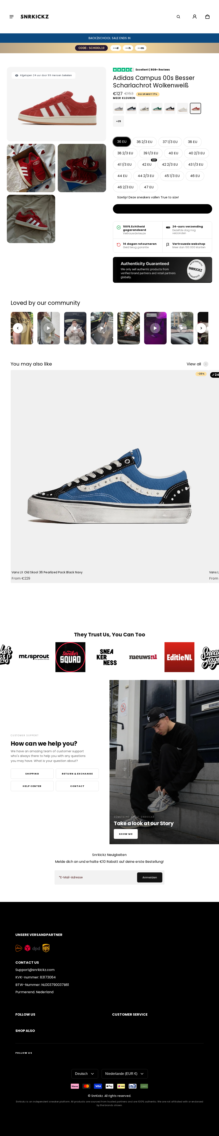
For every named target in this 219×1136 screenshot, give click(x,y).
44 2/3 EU (146, 175)
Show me (126, 834)
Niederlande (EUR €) (121, 1074)
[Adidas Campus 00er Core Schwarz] (169, 108)
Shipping (32, 773)
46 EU (195, 175)
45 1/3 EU (172, 175)
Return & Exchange (77, 773)
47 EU (149, 187)
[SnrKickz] (35, 17)
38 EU (192, 141)
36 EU (121, 141)
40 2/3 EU (197, 153)
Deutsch (81, 1074)
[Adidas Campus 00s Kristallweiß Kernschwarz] (144, 108)
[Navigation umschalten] (11, 16)
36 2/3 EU (144, 141)
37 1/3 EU (170, 141)
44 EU (122, 175)
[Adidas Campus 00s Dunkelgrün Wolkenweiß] (157, 108)
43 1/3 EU (195, 164)
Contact (77, 786)
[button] (178, 16)
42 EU (149, 163)
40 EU (173, 153)
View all (194, 364)
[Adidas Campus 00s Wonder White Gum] (182, 108)
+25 (118, 121)
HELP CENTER (32, 786)
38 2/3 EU (125, 153)
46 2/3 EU (125, 187)
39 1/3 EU (151, 153)
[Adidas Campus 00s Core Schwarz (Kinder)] (131, 108)
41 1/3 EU (124, 164)
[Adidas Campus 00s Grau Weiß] (118, 108)
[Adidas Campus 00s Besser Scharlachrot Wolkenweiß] (195, 108)
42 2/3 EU (170, 164)
